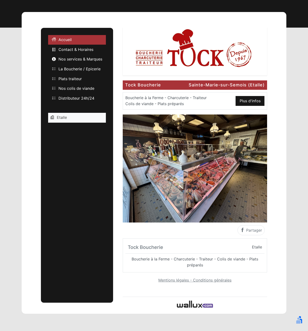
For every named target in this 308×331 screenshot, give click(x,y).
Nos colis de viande (76, 88)
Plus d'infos (250, 100)
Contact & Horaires (75, 49)
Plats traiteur (70, 78)
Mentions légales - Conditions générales (194, 280)
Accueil (65, 39)
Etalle (62, 117)
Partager (253, 230)
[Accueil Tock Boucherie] (195, 51)
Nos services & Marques (80, 59)
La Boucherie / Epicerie (79, 68)
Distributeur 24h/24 (76, 98)
